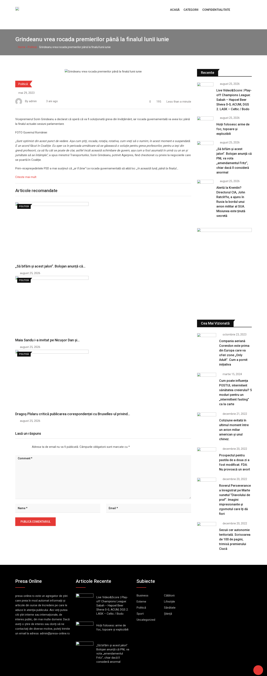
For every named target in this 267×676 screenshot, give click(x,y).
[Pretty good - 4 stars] (24, 447)
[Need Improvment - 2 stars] (18, 447)
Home (21, 47)
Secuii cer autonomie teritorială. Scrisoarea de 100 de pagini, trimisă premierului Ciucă (234, 539)
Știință (168, 613)
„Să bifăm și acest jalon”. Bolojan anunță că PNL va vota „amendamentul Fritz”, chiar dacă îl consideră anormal (112, 653)
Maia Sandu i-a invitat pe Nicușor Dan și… (47, 340)
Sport (140, 613)
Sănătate (170, 607)
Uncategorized (146, 619)
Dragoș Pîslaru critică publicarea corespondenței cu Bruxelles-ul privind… (72, 414)
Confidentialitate (216, 10)
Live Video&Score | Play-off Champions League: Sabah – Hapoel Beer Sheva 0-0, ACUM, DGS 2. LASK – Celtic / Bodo (234, 100)
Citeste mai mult (25, 177)
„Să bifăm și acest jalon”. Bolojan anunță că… (50, 266)
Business (142, 595)
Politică (32, 47)
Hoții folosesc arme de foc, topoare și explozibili (232, 129)
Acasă (175, 10)
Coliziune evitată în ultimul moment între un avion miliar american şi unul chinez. (234, 429)
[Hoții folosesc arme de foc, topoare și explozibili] (205, 123)
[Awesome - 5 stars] (28, 447)
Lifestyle (169, 601)
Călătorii (169, 595)
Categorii (191, 10)
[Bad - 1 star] (15, 447)
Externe (141, 601)
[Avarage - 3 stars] (21, 447)
